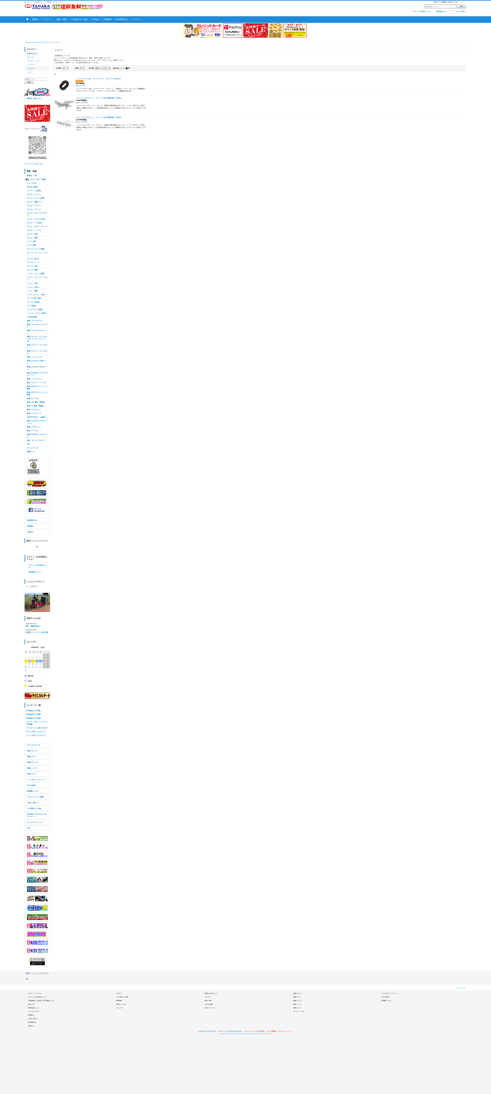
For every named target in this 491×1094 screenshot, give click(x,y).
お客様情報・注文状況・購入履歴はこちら (41, 1000)
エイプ (252, 1033)
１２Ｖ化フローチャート (36, 780)
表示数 (59, 68)
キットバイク (235, 1033)
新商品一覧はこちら (34, 98)
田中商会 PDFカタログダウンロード (37, 815)
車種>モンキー (32, 751)
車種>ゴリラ (31, 756)
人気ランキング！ (210, 1008)
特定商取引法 (32, 520)
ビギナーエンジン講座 (35, 797)
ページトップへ (461, 988)
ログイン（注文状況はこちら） (422, 11)
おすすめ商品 (209, 1004)
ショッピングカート (34, 1011)
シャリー (263, 1033)
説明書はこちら (33, 791)
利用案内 (30, 526)
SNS (28, 828)
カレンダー (119, 1008)
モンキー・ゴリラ (298, 1011)
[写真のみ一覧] (123, 68)
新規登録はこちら (441, 11)
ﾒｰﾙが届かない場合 (34, 808)
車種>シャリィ (32, 768)
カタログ (119, 993)
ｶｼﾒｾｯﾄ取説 (31, 785)
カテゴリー (208, 997)
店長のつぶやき (121, 1004)
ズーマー (269, 1033)
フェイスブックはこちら (34, 164)
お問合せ (30, 532)
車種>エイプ (31, 774)
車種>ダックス (32, 762)
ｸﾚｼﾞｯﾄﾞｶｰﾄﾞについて (35, 822)
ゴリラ (248, 1033)
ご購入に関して (33, 803)
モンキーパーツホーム (35, 993)
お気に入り (31, 1004)
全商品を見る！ (32, 53)
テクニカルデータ (33, 745)
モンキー (242, 1033)
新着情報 (119, 1000)
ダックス (257, 1033)
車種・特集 (208, 1000)
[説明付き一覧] (128, 68)
